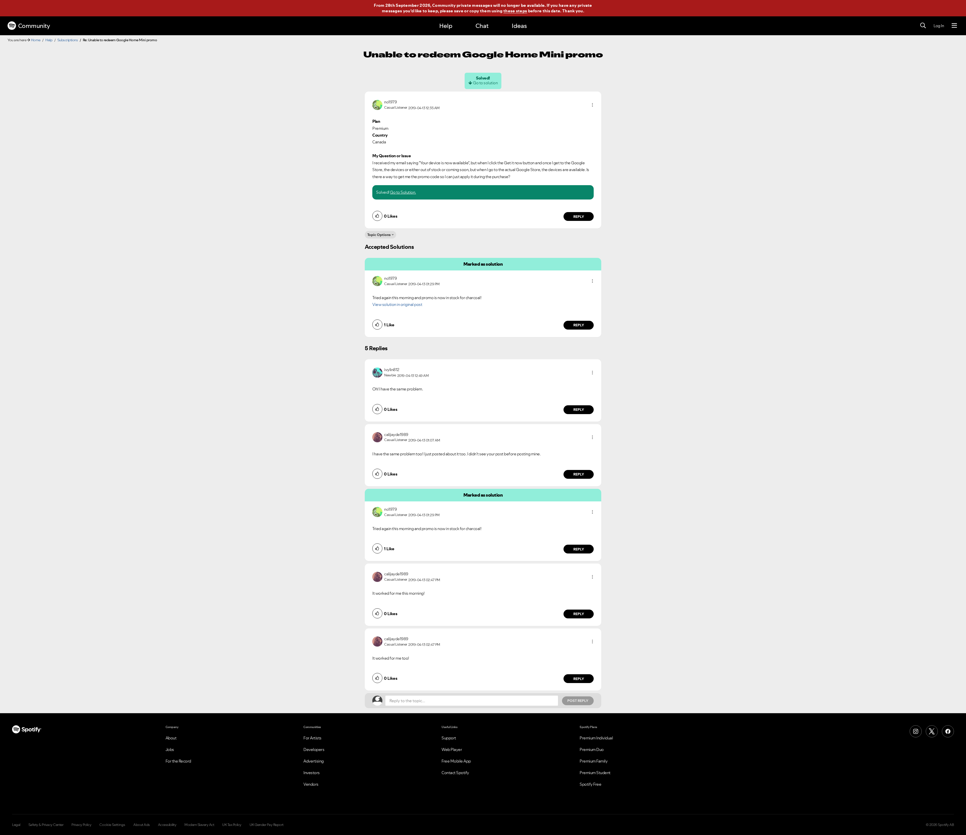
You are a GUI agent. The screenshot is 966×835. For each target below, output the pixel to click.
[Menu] (954, 25)
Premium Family (594, 761)
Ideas (519, 26)
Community (34, 26)
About (171, 738)
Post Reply (577, 700)
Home (36, 40)
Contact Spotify (455, 772)
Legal (16, 824)
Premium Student (595, 772)
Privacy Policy (81, 824)
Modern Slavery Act (199, 824)
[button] (592, 105)
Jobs (170, 749)
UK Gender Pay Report (267, 824)
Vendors (310, 784)
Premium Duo (592, 749)
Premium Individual (596, 738)
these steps (515, 11)
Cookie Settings (112, 824)
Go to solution (485, 83)
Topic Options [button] (379, 234)
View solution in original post (397, 304)
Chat (482, 26)
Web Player (451, 749)
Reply (578, 216)
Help (445, 26)
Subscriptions (67, 40)
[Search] (923, 25)
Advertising (313, 761)
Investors (311, 772)
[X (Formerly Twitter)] (932, 731)
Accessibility (167, 824)
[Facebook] (948, 731)
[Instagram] (916, 731)
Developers (313, 749)
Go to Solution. (403, 192)
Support (448, 738)
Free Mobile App (456, 761)
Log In (939, 25)
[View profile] (377, 104)
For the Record (178, 761)
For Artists (312, 738)
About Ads (141, 824)
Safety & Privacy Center (46, 824)
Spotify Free (590, 784)
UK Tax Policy (232, 824)
